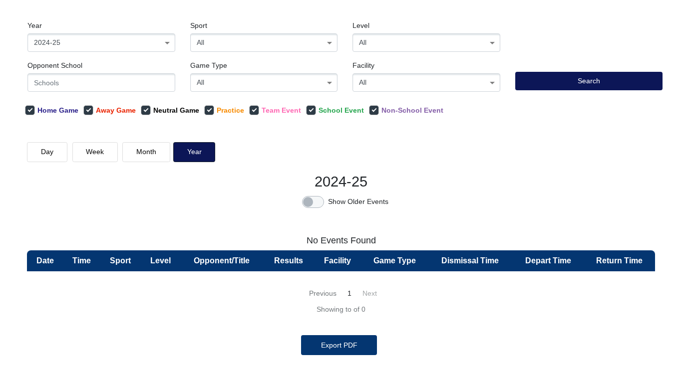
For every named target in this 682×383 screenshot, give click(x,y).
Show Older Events (358, 201)
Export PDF (339, 345)
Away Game (116, 110)
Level (360, 25)
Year (34, 25)
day (47, 152)
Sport (198, 25)
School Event (341, 110)
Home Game (57, 110)
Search (589, 81)
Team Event (281, 110)
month (146, 152)
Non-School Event (412, 110)
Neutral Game (176, 110)
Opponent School (54, 65)
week (95, 152)
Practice (230, 110)
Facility (363, 65)
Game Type (208, 65)
